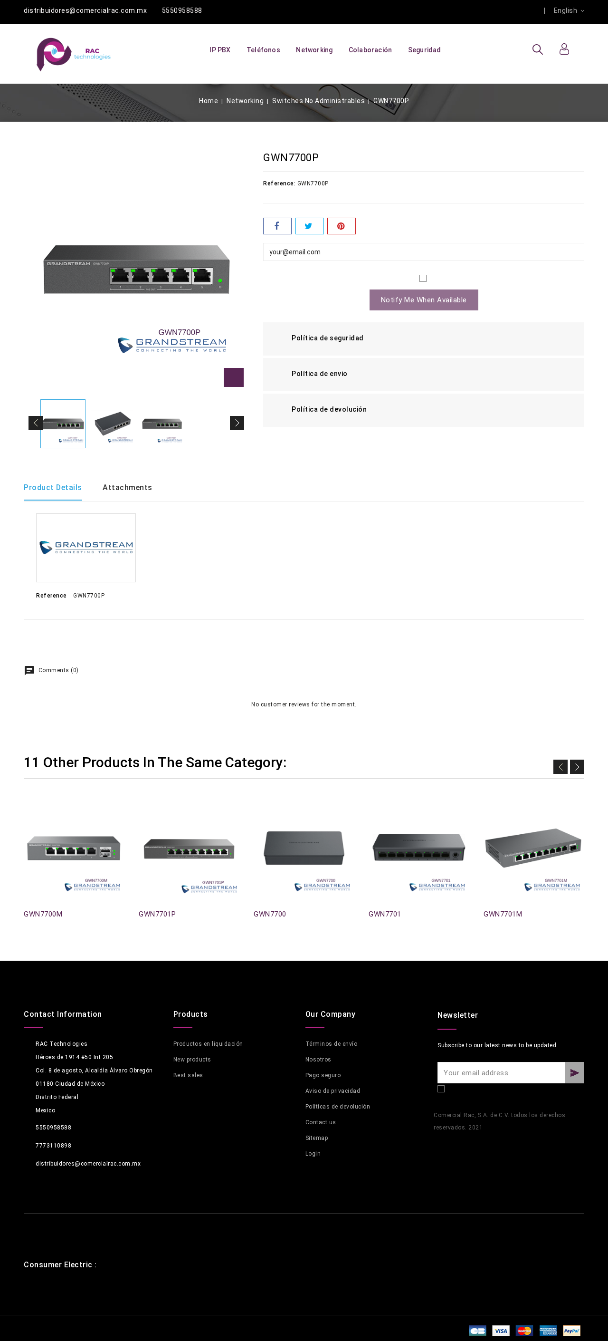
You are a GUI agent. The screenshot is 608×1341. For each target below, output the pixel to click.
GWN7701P (157, 914)
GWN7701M (503, 914)
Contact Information (63, 1014)
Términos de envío (331, 1044)
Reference (51, 595)
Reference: (279, 183)
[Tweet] (309, 226)
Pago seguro (323, 1075)
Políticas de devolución (337, 1106)
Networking (314, 50)
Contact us (320, 1122)
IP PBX (219, 50)
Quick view (29, 810)
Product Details (53, 487)
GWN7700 (270, 914)
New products (192, 1059)
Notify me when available (424, 300)
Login (313, 1153)
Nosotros (318, 1059)
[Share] (277, 226)
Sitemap (316, 1138)
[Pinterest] (341, 226)
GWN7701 (385, 914)
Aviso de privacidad (333, 1091)
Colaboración (370, 50)
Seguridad (424, 50)
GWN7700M (43, 914)
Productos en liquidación (208, 1044)
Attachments (127, 487)
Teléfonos (263, 50)
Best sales (188, 1075)
